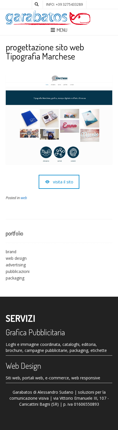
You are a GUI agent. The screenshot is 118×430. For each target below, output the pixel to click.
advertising (16, 264)
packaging (15, 278)
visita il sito (63, 182)
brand (11, 251)
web (24, 197)
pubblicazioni (18, 271)
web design (16, 258)
